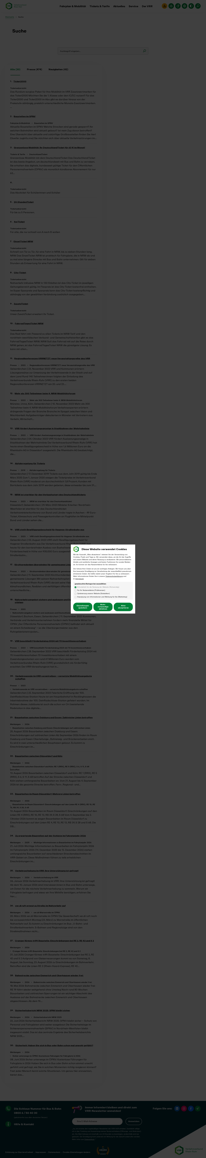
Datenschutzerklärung (114, 576)
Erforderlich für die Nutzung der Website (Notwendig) (98, 587)
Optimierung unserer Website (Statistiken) (93, 593)
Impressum (79, 578)
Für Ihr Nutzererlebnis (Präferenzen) (91, 590)
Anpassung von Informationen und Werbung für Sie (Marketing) (102, 597)
